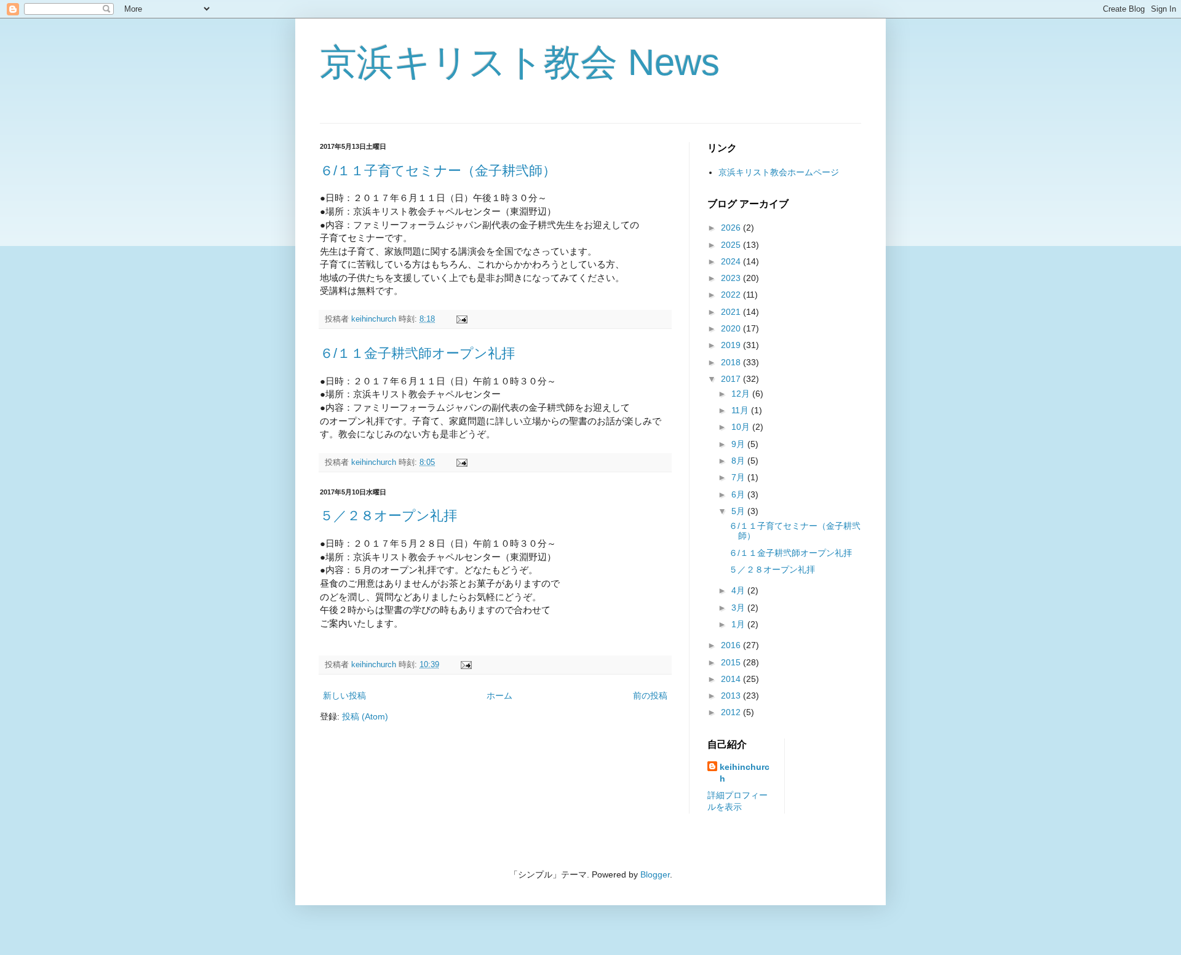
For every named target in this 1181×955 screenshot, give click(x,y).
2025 (732, 245)
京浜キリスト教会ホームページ (778, 172)
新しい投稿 (344, 695)
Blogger (655, 874)
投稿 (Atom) (365, 716)
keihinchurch (744, 773)
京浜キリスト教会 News (520, 62)
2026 (732, 227)
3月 (739, 607)
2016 (732, 645)
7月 (739, 477)
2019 (732, 345)
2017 (732, 379)
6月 (739, 494)
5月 (739, 511)
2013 (732, 695)
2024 (732, 261)
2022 (732, 294)
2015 (732, 662)
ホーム (499, 695)
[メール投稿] (461, 319)
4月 (739, 590)
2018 (732, 362)
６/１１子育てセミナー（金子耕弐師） (438, 170)
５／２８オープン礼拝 (388, 515)
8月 (739, 461)
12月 (741, 393)
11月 (741, 410)
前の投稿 (650, 695)
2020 (732, 328)
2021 (732, 312)
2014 (732, 679)
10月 (741, 427)
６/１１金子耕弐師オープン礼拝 (417, 353)
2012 (732, 712)
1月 (739, 624)
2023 (732, 278)
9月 (739, 444)
